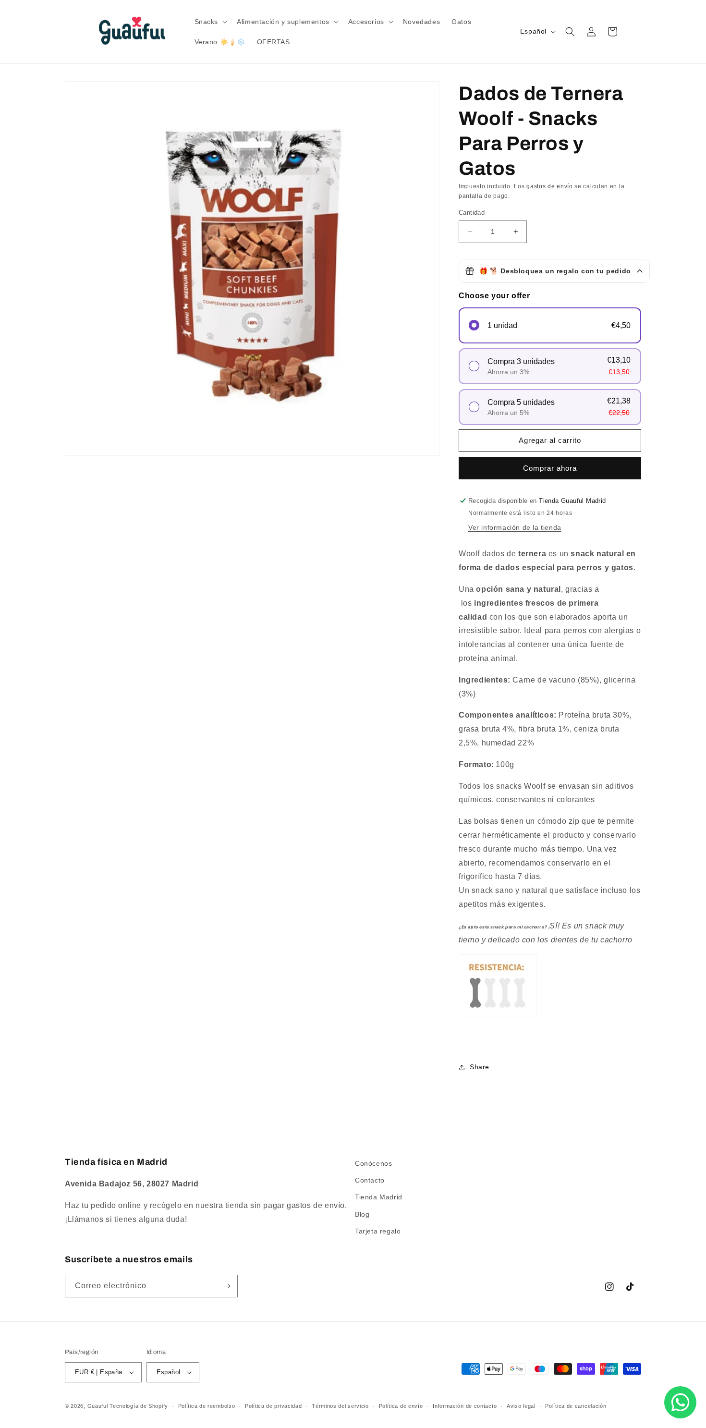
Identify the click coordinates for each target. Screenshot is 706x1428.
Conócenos (373, 1163)
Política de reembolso (206, 1406)
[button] (210, 22)
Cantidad (472, 212)
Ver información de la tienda (514, 527)
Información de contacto (465, 1406)
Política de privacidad (273, 1406)
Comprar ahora (550, 468)
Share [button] (479, 1067)
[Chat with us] (680, 1402)
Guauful (97, 1406)
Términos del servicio (340, 1406)
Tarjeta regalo (378, 1231)
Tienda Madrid (378, 1197)
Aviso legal (521, 1406)
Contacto (370, 1180)
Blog (362, 1214)
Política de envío (401, 1406)
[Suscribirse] (226, 1286)
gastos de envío (549, 186)
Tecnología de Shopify (139, 1406)
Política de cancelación (575, 1406)
